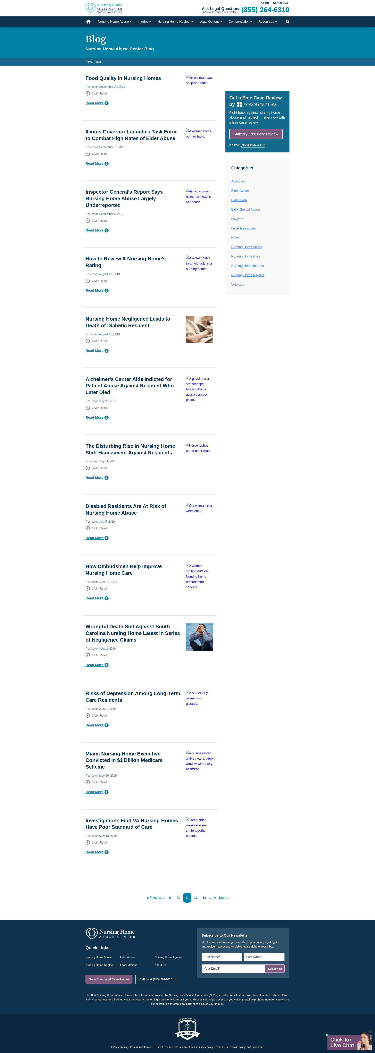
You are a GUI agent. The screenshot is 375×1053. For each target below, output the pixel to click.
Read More (95, 103)
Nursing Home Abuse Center (109, 8)
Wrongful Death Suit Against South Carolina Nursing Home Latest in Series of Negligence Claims (133, 633)
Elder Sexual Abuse (245, 209)
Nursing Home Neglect (247, 275)
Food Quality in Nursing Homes (123, 78)
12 (195, 898)
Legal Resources (243, 228)
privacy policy (205, 1047)
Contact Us (280, 2)
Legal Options (128, 964)
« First (152, 898)
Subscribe (275, 968)
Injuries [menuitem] (143, 21)
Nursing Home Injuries (247, 266)
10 (178, 898)
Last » (223, 898)
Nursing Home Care (245, 256)
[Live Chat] (349, 1041)
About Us (160, 964)
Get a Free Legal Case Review (109, 979)
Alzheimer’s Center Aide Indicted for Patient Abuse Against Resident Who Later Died (130, 385)
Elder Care (239, 200)
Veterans (237, 284)
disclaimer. (258, 1047)
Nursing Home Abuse (246, 247)
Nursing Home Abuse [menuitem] (113, 21)
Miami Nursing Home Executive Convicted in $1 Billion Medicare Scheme (124, 760)
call (249, 145)
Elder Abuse (240, 191)
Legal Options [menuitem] (209, 21)
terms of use (222, 1047)
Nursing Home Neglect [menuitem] (173, 21)
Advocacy (238, 181)
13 (204, 898)
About (265, 2)
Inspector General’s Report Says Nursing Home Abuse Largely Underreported (124, 198)
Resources (266, 21)
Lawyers (237, 219)
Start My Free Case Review (256, 134)
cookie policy (238, 1047)
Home (90, 21)
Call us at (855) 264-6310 (155, 979)
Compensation (239, 21)
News (235, 238)
